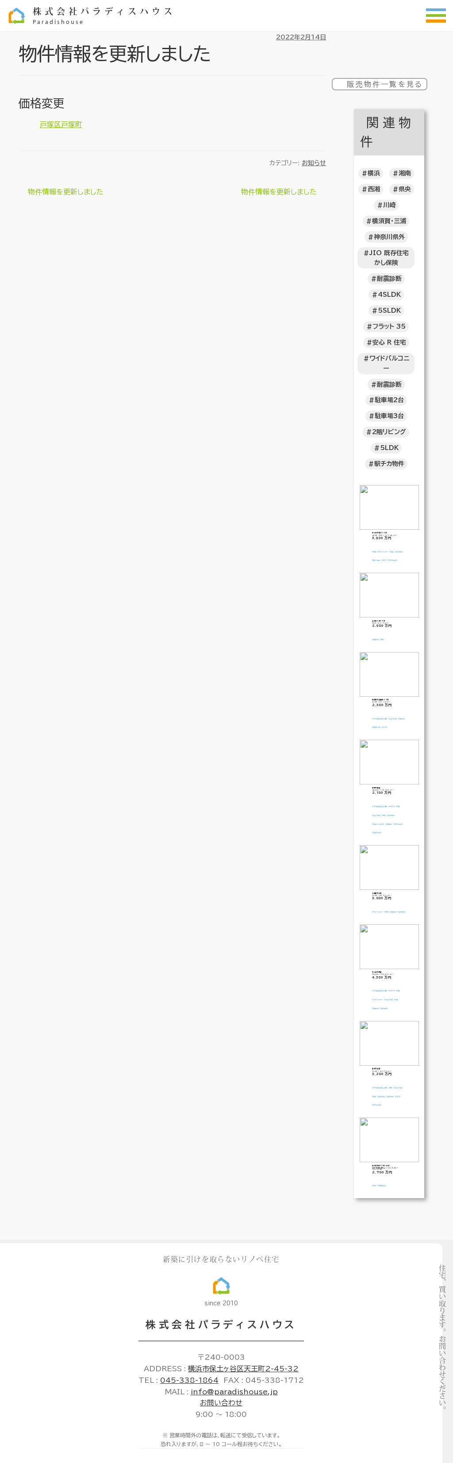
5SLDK (389, 310)
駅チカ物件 (389, 464)
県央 (405, 189)
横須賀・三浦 (389, 221)
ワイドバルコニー (389, 363)
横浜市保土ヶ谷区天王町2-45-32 (243, 1368)
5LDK (389, 448)
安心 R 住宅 (389, 342)
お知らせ (314, 163)
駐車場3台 (389, 416)
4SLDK (389, 294)
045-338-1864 (189, 1380)
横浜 (374, 173)
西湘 (374, 189)
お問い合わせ (221, 1402)
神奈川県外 (389, 237)
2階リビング (389, 432)
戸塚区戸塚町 (61, 124)
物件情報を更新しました (65, 193)
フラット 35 (389, 326)
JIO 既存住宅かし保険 (389, 258)
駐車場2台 (389, 400)
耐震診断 (389, 279)
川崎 (389, 205)
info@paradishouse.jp (234, 1391)
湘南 (405, 173)
